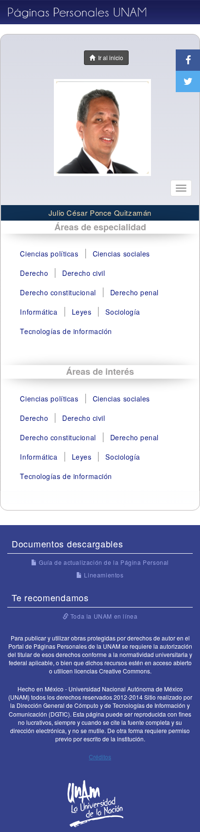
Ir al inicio (109, 57)
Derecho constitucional (58, 292)
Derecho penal (134, 292)
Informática (38, 312)
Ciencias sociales (121, 253)
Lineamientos (103, 575)
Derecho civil (83, 273)
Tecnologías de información (66, 331)
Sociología (122, 312)
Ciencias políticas (49, 253)
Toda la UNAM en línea (102, 616)
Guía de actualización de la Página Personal (103, 562)
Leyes (82, 312)
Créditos (100, 756)
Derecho (34, 273)
